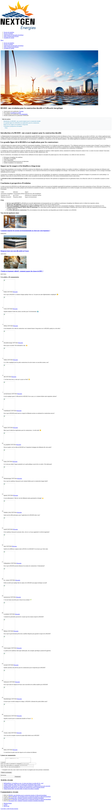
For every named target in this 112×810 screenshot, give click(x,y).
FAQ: (6, 128)
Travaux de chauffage (9, 32)
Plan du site (6, 806)
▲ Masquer (107, 119)
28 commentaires (23, 114)
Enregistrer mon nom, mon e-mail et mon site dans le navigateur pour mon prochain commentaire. (25, 769)
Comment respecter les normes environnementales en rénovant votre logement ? (25, 230)
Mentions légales (8, 803)
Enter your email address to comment (9, 765)
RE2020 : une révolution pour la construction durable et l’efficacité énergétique (28, 795)
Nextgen (21, 111)
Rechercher (3, 775)
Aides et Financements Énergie (11, 36)
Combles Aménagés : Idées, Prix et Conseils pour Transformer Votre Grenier (22, 784)
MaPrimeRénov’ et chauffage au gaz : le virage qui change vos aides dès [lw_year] (23, 783)
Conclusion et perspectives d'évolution (13, 126)
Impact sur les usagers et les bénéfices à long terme (16, 124)
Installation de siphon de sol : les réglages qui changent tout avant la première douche (24, 787)
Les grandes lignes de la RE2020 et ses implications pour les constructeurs (21, 123)
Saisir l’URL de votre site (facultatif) (9, 767)
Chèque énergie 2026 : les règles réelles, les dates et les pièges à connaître (21, 788)
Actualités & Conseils (9, 37)
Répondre (15, 291)
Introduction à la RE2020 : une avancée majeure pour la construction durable (22, 121)
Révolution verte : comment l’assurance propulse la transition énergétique (26, 798)
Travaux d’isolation (8, 33)
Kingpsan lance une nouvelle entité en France (15, 251)
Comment (3, 762)
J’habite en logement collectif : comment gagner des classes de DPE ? (22, 271)
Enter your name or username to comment (11, 763)
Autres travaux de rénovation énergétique (13, 35)
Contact (5, 804)
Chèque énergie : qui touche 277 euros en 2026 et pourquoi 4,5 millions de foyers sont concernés (27, 786)
